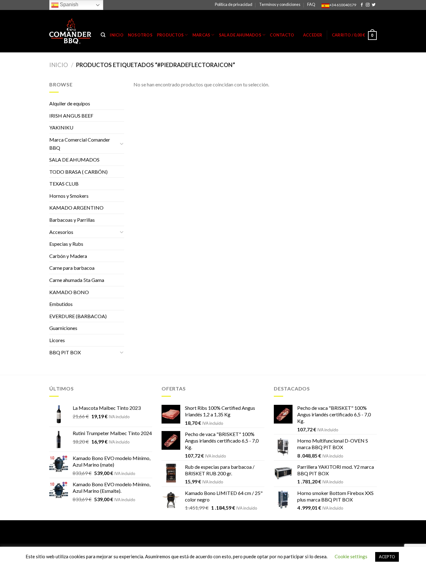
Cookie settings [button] (351, 556)
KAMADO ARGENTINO (76, 208)
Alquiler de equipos (69, 103)
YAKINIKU (61, 127)
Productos (170, 34)
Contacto (282, 34)
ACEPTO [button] (387, 556)
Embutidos (61, 304)
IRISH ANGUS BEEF (71, 116)
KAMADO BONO (69, 292)
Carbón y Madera (68, 256)
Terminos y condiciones (279, 4)
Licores (57, 340)
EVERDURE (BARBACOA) (78, 316)
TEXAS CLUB (64, 184)
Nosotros (140, 34)
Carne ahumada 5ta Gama (76, 280)
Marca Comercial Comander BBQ (79, 144)
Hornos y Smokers (69, 196)
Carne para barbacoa (71, 268)
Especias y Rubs (66, 244)
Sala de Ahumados (240, 34)
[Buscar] (103, 35)
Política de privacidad (233, 4)
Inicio (116, 34)
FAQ (311, 4)
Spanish (68, 4)
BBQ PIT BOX (65, 352)
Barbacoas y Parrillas (72, 220)
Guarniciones (63, 328)
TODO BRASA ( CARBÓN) (78, 172)
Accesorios (61, 232)
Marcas (201, 34)
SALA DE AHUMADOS (74, 159)
